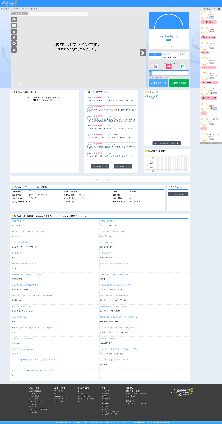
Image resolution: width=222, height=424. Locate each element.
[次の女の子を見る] (143, 52)
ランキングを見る (178, 194)
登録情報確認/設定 (35, 391)
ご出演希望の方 (131, 396)
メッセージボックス (35, 393)
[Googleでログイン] (155, 67)
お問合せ (105, 396)
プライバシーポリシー (109, 409)
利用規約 (105, 406)
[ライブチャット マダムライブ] (182, 396)
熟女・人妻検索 (58, 391)
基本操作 (80, 391)
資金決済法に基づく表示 (110, 414)
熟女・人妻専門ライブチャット (110, 422)
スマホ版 (80, 401)
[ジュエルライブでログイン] (169, 67)
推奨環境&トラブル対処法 (86, 399)
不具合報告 (105, 393)
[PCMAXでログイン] (182, 67)
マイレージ (32, 404)
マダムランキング (59, 396)
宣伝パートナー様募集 (133, 391)
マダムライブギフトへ (60, 401)
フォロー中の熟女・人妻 (37, 396)
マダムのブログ (58, 393)
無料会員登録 (180, 83)
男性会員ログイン (159, 83)
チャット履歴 (33, 399)
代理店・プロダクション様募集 (136, 393)
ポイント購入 (33, 406)
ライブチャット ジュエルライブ (136, 403)
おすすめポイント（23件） (169, 38)
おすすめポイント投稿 (123, 166)
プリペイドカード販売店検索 (38, 409)
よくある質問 (106, 391)
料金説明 (80, 393)
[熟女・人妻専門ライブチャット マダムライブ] (9, 3)
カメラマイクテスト (35, 401)
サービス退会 (33, 412)
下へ (211, 143)
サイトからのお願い (84, 396)
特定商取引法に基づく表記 (110, 411)
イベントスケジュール (60, 399)
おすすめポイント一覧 (100, 166)
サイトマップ (106, 399)
